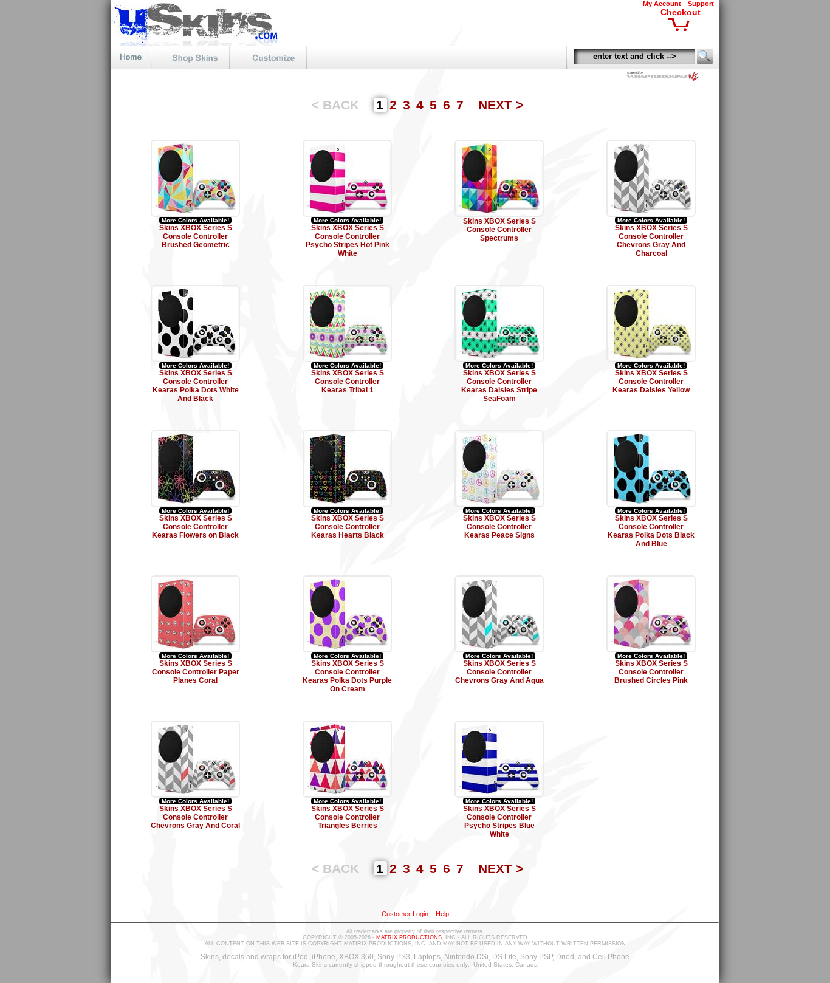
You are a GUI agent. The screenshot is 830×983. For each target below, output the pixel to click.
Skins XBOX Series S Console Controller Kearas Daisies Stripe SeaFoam (499, 386)
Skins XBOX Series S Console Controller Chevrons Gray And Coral (195, 817)
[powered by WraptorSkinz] (665, 78)
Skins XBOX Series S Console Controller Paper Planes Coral (195, 672)
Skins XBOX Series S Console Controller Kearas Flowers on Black (195, 526)
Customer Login (405, 913)
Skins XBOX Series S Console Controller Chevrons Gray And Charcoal (651, 241)
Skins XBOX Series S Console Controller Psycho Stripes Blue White (499, 821)
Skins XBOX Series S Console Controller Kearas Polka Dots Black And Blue (651, 531)
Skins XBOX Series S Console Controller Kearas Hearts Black (347, 526)
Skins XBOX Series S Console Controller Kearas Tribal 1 (347, 381)
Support (701, 3)
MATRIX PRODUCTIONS (409, 937)
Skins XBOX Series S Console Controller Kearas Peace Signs (499, 526)
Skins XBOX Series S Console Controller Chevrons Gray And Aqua (499, 672)
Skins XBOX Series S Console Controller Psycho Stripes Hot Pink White (347, 241)
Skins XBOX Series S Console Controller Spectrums (499, 229)
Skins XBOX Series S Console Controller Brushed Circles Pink (651, 672)
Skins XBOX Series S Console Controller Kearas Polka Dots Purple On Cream (347, 676)
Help (442, 913)
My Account (662, 3)
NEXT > (500, 105)
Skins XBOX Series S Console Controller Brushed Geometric (195, 236)
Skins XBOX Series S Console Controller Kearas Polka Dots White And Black (196, 386)
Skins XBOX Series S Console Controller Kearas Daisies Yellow (651, 381)
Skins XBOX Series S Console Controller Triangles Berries (347, 817)
